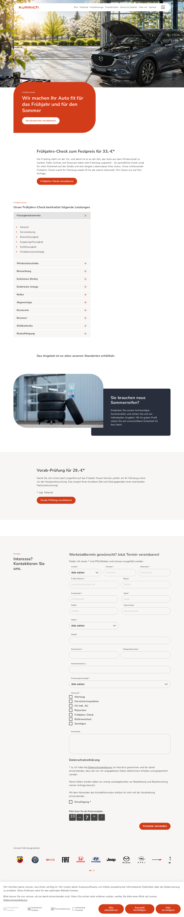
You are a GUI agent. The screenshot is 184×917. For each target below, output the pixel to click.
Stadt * (126, 593)
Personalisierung (62, 909)
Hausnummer (129, 605)
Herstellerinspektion (86, 701)
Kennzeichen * (77, 649)
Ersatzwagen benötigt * (80, 678)
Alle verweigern (168, 909)
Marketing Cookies (80, 908)
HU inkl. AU (81, 705)
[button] (90, 870)
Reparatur (80, 710)
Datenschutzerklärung (99, 767)
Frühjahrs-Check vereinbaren (56, 181)
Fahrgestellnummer (130, 649)
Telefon (126, 579)
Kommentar (75, 731)
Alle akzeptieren (111, 909)
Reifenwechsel (83, 719)
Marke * (74, 620)
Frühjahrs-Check (84, 714)
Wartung (79, 696)
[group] (19, 859)
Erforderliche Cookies (13, 908)
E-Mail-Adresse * (78, 579)
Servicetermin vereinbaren (41, 120)
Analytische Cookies (36, 908)
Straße (73, 605)
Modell (74, 634)
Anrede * (74, 567)
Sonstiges (80, 723)
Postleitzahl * (76, 593)
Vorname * (110, 567)
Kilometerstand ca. (78, 664)
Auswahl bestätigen (139, 909)
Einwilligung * (82, 802)
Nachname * (145, 567)
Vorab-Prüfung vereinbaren (56, 500)
